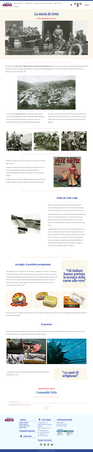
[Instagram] (78, 4)
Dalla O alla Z (57, 3)
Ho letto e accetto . (20, 404)
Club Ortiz (16, 6)
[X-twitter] (78, 6)
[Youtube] (75, 4)
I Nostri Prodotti (18, 3)
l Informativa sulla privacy (24, 404)
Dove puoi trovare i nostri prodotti (42, 3)
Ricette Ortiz (29, 3)
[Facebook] (80, 4)
